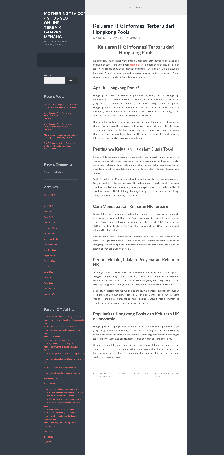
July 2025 (48, 266)
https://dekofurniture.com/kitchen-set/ (60, 367)
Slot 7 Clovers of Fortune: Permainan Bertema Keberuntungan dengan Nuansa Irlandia (59, 146)
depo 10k (48, 431)
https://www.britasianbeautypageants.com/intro (65, 316)
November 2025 (51, 244)
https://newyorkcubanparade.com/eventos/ (62, 399)
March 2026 (49, 222)
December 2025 (51, 239)
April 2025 (48, 283)
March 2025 (49, 288)
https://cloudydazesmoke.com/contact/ (60, 326)
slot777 (47, 442)
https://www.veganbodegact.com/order (60, 412)
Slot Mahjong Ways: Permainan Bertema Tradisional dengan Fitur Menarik (58, 116)
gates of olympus (51, 378)
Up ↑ (158, 376)
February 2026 (50, 228)
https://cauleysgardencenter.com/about (61, 409)
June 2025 (48, 272)
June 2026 (48, 206)
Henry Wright (116, 38)
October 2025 (50, 250)
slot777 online (50, 383)
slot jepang (48, 437)
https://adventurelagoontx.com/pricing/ (61, 389)
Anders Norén (171, 374)
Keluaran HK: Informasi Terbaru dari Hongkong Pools (133, 29)
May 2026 (48, 211)
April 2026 (48, 217)
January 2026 (50, 233)
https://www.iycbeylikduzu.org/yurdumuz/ (62, 373)
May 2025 (48, 277)
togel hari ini (137, 64)
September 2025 (51, 255)
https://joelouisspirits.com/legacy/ (59, 343)
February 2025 (50, 294)
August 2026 (49, 195)
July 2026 (48, 200)
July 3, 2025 (99, 38)
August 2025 (49, 261)
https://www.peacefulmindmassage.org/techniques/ (66, 353)
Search (47, 75)
